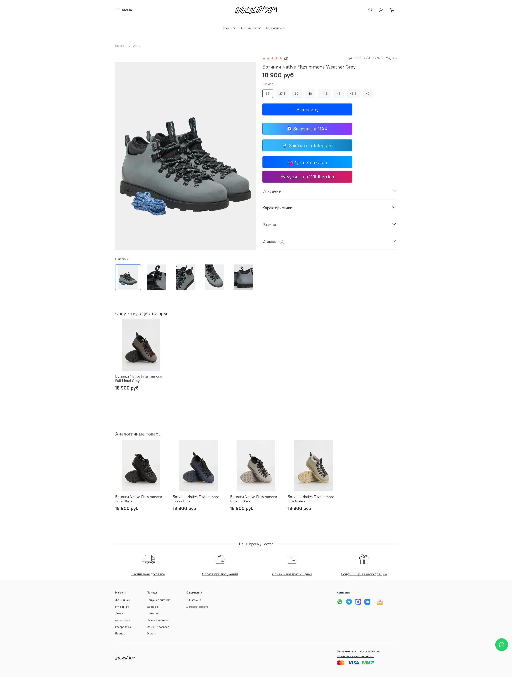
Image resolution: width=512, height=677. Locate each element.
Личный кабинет (157, 620)
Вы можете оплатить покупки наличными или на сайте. (358, 653)
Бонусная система (158, 600)
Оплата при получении (220, 574)
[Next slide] (249, 156)
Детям (119, 613)
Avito (136, 46)
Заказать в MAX (310, 129)
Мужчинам (274, 28)
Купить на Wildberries (310, 177)
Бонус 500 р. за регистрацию (364, 574)
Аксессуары (123, 620)
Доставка (153, 606)
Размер (267, 84)
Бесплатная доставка (148, 574)
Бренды (120, 633)
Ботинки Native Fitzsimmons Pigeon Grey (253, 499)
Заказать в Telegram (311, 145)
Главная (120, 46)
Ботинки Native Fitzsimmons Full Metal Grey (138, 378)
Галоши (227, 28)
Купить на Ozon (310, 162)
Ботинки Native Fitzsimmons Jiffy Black (138, 499)
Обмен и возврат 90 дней (292, 574)
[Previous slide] (121, 156)
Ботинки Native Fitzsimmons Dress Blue (196, 499)
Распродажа (123, 627)
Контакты (153, 613)
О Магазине (194, 600)
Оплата (151, 633)
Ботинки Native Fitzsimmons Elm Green (311, 499)
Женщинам (249, 28)
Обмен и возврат (158, 627)
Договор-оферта (197, 606)
